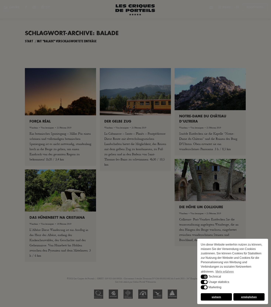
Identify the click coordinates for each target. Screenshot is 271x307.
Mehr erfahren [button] (225, 271)
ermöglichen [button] (249, 296)
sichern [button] (216, 296)
